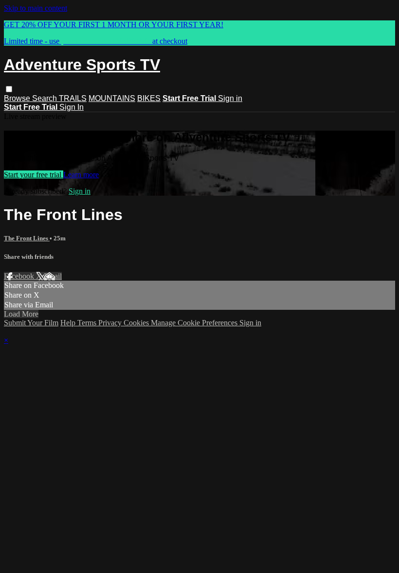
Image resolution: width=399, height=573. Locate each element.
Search (45, 98)
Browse (18, 98)
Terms (87, 323)
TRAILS (73, 98)
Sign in (230, 98)
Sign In (71, 107)
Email (53, 276)
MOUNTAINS (112, 98)
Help (68, 323)
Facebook (20, 276)
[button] (9, 89)
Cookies (137, 323)
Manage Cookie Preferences (195, 323)
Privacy (111, 323)
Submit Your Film (31, 323)
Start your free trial (33, 174)
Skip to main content (35, 8)
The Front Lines (27, 238)
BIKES (149, 98)
